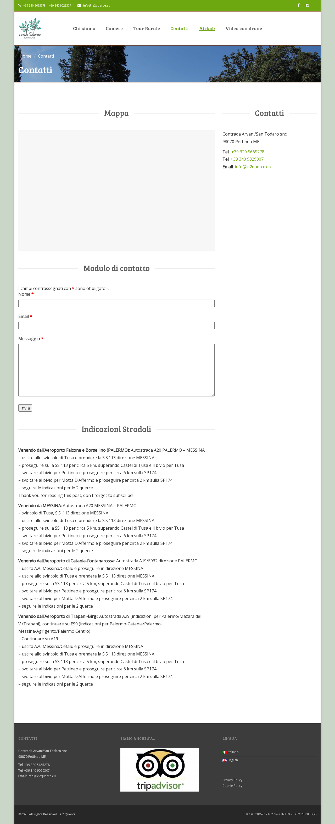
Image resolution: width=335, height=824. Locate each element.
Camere (114, 28)
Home (25, 56)
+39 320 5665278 (247, 152)
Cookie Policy (232, 785)
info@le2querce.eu (96, 5)
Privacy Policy (232, 780)
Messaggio (30, 338)
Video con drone (243, 28)
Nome (26, 294)
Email (25, 316)
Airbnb (207, 28)
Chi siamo (84, 28)
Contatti (179, 28)
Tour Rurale (146, 28)
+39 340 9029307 (247, 159)
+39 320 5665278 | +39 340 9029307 (47, 5)
